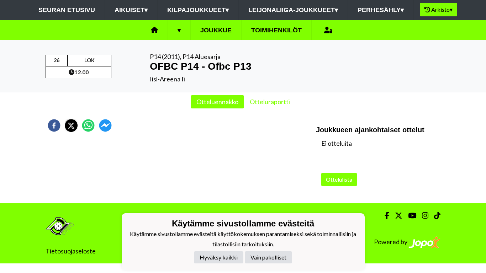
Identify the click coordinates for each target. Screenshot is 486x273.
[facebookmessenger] (105, 125)
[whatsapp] (88, 125)
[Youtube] (409, 215)
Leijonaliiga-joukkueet (293, 10)
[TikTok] (434, 215)
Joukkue (216, 30)
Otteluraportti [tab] (270, 102)
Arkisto (442, 9)
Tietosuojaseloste (71, 251)
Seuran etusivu (66, 10)
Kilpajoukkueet (198, 10)
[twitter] (71, 125)
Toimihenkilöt (276, 30)
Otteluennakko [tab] (217, 102)
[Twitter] (395, 215)
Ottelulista (339, 179)
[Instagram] (422, 215)
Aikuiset (131, 10)
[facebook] (54, 125)
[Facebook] (384, 215)
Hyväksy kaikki (219, 257)
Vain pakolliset (268, 257)
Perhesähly (381, 10)
